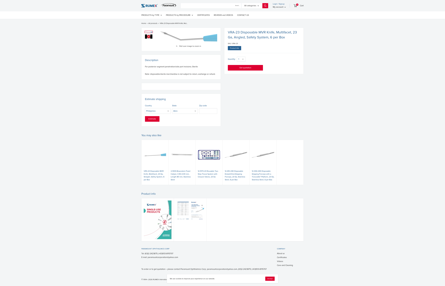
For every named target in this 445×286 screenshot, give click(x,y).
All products (152, 23)
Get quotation (245, 67)
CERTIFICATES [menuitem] (203, 15)
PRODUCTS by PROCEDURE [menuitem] (178, 15)
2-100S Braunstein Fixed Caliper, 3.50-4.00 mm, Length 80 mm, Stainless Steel (181, 175)
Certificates (282, 257)
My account (278, 7)
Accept (270, 279)
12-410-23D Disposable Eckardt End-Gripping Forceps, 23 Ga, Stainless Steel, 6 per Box (235, 175)
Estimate (152, 119)
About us (281, 253)
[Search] (265, 5)
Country (148, 105)
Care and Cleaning (285, 265)
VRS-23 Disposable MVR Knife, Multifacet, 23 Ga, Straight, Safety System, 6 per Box (154, 175)
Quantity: (231, 59)
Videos (280, 261)
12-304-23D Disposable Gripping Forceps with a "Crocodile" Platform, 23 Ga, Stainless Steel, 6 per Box (263, 175)
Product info (234, 48)
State (174, 105)
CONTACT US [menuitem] (243, 15)
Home (143, 23)
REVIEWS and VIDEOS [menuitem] (223, 15)
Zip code (203, 105)
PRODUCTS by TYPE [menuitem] (150, 15)
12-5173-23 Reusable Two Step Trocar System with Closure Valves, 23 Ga (208, 174)
